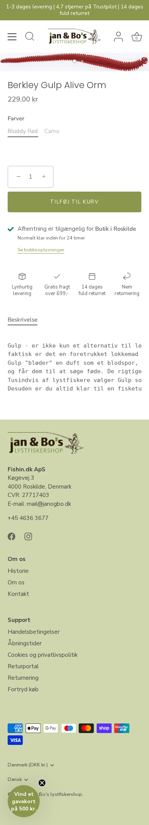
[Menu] (12, 36)
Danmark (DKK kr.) (28, 765)
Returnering (23, 678)
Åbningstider (25, 643)
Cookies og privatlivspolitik (43, 655)
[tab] (26, 319)
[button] (24, 801)
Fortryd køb (23, 689)
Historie (18, 571)
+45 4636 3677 (28, 518)
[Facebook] (11, 536)
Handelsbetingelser (34, 632)
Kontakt (18, 594)
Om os (16, 582)
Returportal (23, 666)
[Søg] (29, 37)
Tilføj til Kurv (74, 201)
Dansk (15, 780)
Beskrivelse (22, 319)
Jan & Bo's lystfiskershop (54, 794)
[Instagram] (28, 536)
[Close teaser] (42, 783)
